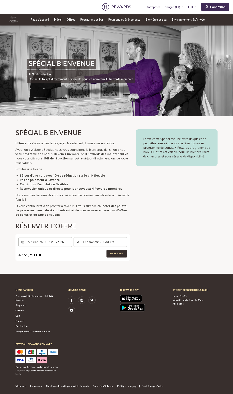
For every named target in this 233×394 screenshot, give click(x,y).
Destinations (22, 326)
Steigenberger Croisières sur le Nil (33, 331)
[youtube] (71, 310)
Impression (36, 386)
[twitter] (92, 300)
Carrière (19, 310)
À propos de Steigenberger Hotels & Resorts (34, 298)
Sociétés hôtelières (103, 386)
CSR (17, 316)
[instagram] (81, 300)
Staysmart (20, 305)
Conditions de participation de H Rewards (67, 386)
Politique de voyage (127, 386)
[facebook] (71, 300)
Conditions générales (152, 386)
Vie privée (20, 386)
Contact (19, 321)
